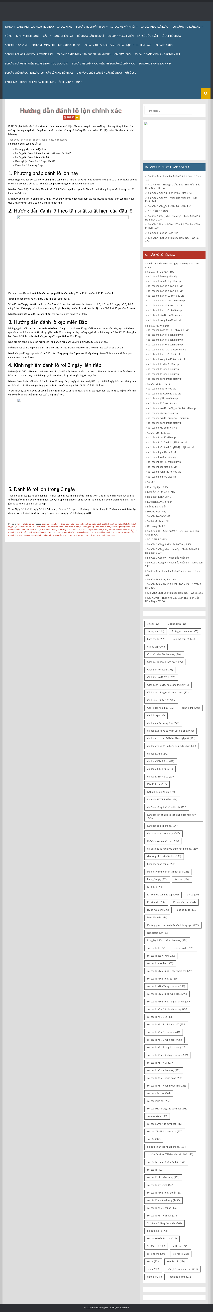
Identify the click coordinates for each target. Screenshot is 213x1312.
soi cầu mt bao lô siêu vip (162, 437)
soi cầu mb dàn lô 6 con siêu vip (165, 340)
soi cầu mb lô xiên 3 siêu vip (163, 369)
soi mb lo (181, 1254)
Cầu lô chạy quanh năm (92, 530)
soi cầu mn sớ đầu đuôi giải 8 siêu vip (168, 418)
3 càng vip (155, 631)
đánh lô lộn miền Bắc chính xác (42, 532)
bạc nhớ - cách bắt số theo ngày (56, 524)
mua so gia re (186, 910)
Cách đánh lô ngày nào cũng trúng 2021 (112, 527)
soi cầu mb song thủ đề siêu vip (165, 320)
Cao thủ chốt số (184, 639)
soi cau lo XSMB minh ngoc (164, 1040)
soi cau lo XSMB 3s (160, 1017)
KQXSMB (155, 887)
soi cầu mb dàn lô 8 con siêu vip (165, 344)
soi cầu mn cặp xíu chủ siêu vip (164, 393)
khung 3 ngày (157, 879)
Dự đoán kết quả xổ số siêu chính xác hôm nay (171, 817)
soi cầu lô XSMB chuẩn (162, 1208)
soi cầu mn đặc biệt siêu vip (163, 413)
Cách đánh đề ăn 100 (25, 527)
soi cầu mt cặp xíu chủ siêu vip (164, 462)
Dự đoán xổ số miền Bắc (163, 841)
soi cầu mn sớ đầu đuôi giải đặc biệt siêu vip (172, 408)
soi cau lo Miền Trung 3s (162, 979)
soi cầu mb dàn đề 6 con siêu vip (165, 291)
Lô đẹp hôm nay (184, 902)
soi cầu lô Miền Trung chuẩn (164, 1193)
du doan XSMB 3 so (160, 761)
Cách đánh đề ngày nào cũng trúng (168, 693)
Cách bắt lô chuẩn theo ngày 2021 (112, 524)
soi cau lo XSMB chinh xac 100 (166, 1025)
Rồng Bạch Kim (158, 933)
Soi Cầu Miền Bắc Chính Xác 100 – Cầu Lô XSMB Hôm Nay (39, 72)
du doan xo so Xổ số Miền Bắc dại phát (170, 731)
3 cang (153, 624)
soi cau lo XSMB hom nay (163, 1032)
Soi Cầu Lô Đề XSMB (16, 45)
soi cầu (154, 1139)
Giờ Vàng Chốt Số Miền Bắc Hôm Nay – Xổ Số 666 (106, 72)
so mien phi (176, 1261)
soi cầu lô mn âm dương (163, 1200)
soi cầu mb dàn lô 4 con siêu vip (165, 335)
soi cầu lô (155, 1170)
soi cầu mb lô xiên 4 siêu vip (163, 374)
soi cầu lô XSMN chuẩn (162, 1216)
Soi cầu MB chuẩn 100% (90, 26)
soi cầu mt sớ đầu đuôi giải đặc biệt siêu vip (171, 447)
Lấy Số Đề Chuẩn (147, 35)
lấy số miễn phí (158, 910)
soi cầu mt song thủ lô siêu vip (164, 472)
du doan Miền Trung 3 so (163, 723)
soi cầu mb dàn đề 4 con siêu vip (165, 286)
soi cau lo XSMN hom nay (163, 1070)
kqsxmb (182, 879)
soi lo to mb (156, 1254)
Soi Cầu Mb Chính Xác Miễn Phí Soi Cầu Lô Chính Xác (103, 63)
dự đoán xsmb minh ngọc (163, 833)
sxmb (153, 1269)
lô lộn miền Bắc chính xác (64, 535)
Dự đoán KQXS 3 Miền (120, 35)
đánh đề (154, 1277)
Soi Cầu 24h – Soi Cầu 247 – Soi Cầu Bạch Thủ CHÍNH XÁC (117, 45)
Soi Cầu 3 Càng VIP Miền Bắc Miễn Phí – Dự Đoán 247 (37, 63)
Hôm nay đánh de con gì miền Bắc (168, 872)
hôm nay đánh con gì (161, 864)
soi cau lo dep (184, 948)
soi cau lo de (156, 948)
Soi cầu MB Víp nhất (122, 26)
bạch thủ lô (156, 639)
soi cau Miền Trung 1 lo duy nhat (167, 1109)
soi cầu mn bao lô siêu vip (162, 388)
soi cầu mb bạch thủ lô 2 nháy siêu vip (168, 330)
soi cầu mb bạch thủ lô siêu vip (164, 354)
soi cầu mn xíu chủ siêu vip (162, 428)
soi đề (153, 1261)
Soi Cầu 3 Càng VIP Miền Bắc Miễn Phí (157, 54)
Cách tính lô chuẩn (160, 670)
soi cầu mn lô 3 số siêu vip (162, 403)
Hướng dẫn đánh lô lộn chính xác (108, 532)
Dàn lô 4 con (157, 784)
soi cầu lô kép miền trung (163, 1177)
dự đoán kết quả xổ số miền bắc (167, 807)
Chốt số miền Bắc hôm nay (164, 654)
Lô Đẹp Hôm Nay (171, 35)
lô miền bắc (156, 902)
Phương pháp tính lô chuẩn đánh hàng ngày (95, 535)
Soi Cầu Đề (156, 1246)
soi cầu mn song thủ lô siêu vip (165, 423)
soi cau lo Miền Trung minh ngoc (167, 994)
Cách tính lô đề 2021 (30, 530)
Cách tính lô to (74, 530)
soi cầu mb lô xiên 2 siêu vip (163, 364)
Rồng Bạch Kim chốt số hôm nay (167, 940)
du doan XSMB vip (160, 769)
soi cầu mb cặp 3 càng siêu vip (164, 281)
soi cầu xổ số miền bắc (162, 1239)
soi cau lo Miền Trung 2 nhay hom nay (170, 971)
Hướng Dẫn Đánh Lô (84, 532)
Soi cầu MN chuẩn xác (154, 26)
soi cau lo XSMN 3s (160, 1063)
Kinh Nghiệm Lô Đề (27, 35)
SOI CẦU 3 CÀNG (164, 45)
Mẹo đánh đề (157, 918)
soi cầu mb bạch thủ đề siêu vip (165, 310)
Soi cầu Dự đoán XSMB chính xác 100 (170, 1154)
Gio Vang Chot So (69, 45)
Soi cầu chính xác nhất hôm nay (166, 1147)
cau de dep (156, 647)
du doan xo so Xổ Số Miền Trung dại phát (171, 746)
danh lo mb (191, 708)
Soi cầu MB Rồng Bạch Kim (164, 1223)
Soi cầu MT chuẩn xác (186, 26)
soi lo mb (180, 1246)
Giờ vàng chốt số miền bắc (164, 856)
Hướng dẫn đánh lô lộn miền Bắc (37, 535)
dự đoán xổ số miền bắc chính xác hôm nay (172, 849)
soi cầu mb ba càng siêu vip (162, 276)
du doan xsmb (157, 754)
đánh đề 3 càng (181, 1277)
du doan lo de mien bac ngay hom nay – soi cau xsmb (39, 26)
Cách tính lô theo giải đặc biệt (53, 530)
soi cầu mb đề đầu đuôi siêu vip (165, 315)
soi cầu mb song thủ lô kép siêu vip (167, 359)
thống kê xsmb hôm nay (182, 1269)
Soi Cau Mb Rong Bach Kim (155, 63)
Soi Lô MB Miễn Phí (43, 45)
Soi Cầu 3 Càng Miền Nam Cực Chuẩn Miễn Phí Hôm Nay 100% (94, 54)
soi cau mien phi (158, 1101)
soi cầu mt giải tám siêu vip (162, 452)
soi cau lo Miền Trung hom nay (166, 986)
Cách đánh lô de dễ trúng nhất (49, 527)
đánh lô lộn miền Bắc (17, 532)
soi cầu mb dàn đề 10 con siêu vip (166, 300)
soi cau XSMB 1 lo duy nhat (164, 1124)
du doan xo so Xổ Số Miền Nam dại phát (171, 738)
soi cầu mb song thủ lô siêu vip (165, 379)
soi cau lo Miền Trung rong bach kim (169, 1002)
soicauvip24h (157, 1116)
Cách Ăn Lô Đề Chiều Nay (58, 35)
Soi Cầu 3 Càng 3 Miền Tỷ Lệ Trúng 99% (29, 54)
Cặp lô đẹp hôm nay (160, 708)
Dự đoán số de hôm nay (162, 826)
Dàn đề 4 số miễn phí (161, 792)
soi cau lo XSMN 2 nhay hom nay (167, 1055)
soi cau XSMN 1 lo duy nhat (164, 1132)
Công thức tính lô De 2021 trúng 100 (119, 530)
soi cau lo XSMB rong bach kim (166, 1047)
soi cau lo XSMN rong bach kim (166, 1086)
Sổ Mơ (8, 35)
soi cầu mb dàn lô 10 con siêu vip (166, 296)
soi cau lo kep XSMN (161, 956)
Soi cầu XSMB (157, 1231)
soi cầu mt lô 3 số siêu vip (162, 457)
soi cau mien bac (159, 1093)
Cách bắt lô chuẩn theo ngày (83, 524)
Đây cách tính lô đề (65, 532)
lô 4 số (193, 895)
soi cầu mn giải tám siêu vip (163, 398)
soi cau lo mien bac (160, 963)
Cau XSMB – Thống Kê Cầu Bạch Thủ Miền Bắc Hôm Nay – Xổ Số (43, 82)
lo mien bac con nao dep (163, 895)
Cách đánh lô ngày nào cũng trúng (79, 527)
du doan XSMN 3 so (160, 777)
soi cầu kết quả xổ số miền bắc (166, 1162)
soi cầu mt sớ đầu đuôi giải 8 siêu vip (168, 442)
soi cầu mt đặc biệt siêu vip (162, 467)
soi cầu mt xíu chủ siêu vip (162, 477)
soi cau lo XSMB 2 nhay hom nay (167, 1009)
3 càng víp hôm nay (185, 631)
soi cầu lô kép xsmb (160, 1185)
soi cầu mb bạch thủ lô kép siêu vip (167, 349)
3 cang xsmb (177, 624)
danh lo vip (156, 715)
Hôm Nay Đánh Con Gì (90, 35)
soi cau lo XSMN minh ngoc (164, 1078)
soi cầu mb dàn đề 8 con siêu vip (165, 305)
